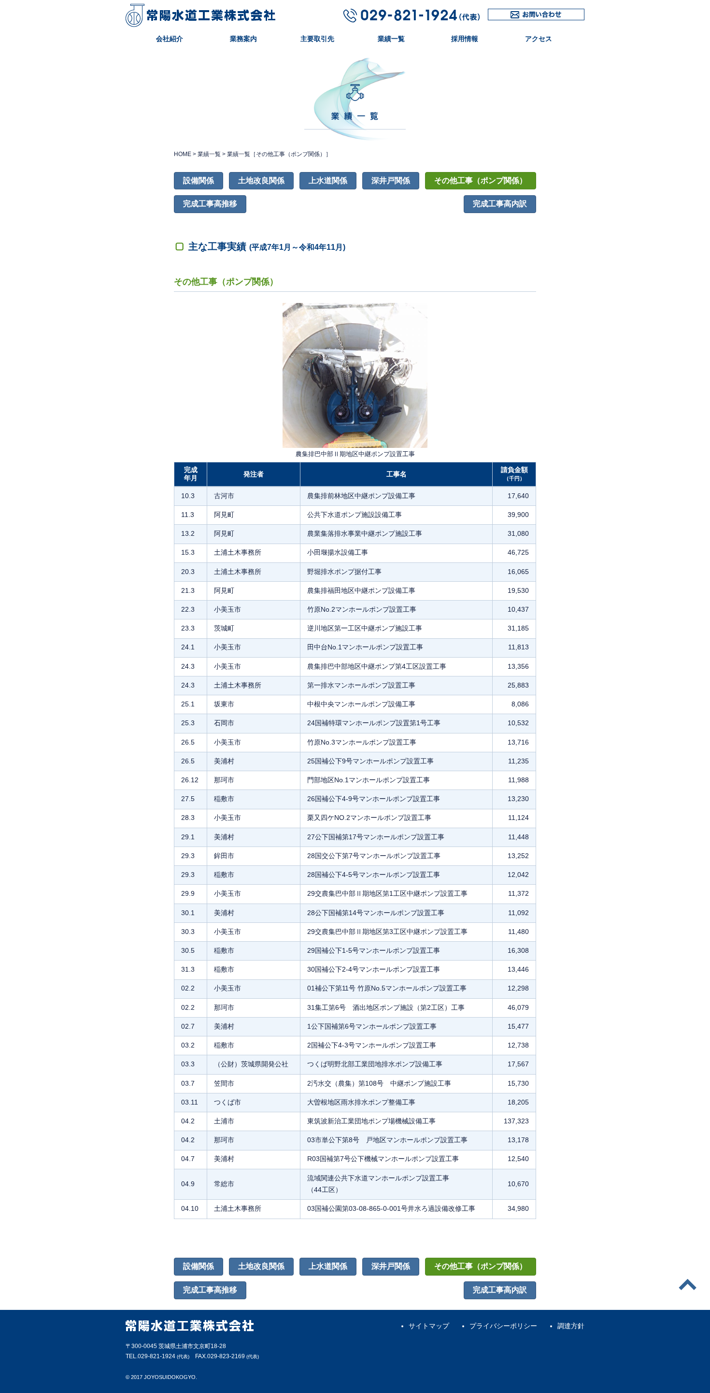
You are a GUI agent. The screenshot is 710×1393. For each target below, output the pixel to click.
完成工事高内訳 (500, 204)
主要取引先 (317, 39)
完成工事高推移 (210, 204)
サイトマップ (429, 1326)
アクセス (538, 39)
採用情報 (464, 39)
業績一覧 (391, 39)
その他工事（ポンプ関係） (480, 180)
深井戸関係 (390, 180)
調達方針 (570, 1326)
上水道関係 (328, 180)
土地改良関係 (261, 180)
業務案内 (243, 39)
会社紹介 (169, 39)
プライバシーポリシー (503, 1326)
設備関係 (198, 180)
